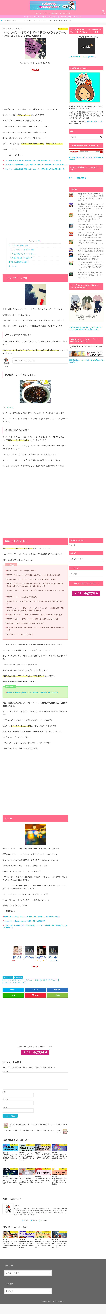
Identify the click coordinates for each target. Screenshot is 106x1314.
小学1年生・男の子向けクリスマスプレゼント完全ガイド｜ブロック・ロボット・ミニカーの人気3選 (90, 227)
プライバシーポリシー (65, 13)
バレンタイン (8, 977)
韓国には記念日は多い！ (19, 262)
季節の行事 (19, 977)
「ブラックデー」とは (18, 245)
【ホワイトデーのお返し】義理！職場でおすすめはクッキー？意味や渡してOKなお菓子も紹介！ (33, 169)
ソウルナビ (10, 407)
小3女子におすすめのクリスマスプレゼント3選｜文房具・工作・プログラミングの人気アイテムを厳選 (90, 235)
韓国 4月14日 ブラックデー (50, 980)
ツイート (72, 545)
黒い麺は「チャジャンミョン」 (23, 254)
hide (39, 241)
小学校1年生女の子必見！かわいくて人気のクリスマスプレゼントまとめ (90, 243)
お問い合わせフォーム (94, 121)
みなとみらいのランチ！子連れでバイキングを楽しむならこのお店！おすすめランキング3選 (54, 17)
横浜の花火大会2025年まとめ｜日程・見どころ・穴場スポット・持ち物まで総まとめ (90, 275)
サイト (5, 1107)
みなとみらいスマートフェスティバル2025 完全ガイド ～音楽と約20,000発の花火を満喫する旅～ (90, 257)
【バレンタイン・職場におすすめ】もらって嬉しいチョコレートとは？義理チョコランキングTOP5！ (35, 165)
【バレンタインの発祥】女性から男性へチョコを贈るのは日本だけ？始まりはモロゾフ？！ (31, 160)
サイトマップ (46, 13)
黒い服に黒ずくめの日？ (21, 258)
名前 (4, 1092)
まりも (16, 1205)
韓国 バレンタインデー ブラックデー (15, 983)
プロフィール (38, 13)
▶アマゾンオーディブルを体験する (82, 57)
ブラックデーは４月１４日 (22, 250)
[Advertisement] (35, 90)
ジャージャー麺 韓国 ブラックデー (14, 980)
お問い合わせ (55, 13)
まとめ (12, 266)
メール (5, 1100)
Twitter (35, 1220)
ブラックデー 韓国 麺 (33, 980)
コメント (5, 1071)
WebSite (26, 1220)
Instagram (44, 1220)
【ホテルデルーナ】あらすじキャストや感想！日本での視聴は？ (23, 921)
